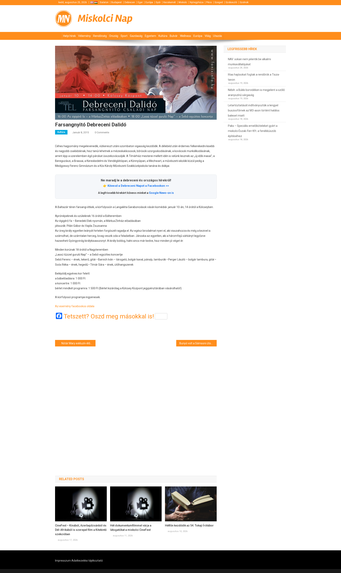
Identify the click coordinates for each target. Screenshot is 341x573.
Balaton (104, 2)
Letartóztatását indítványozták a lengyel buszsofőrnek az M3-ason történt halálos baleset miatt (253, 110)
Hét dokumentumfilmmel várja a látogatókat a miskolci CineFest (130, 527)
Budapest (116, 2)
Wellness (185, 35)
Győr (158, 2)
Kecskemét (169, 2)
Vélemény (84, 35)
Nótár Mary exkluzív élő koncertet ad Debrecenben (78, 343)
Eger (140, 2)
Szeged (219, 2)
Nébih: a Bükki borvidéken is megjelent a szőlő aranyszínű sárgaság (256, 92)
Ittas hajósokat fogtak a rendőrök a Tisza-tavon (254, 77)
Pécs (209, 2)
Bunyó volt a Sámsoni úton (196, 343)
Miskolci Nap (105, 18)
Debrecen (130, 2)
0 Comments (102, 132)
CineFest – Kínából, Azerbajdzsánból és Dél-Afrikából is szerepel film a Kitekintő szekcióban (81, 530)
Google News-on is (161, 192)
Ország (113, 35)
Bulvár (174, 35)
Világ (208, 35)
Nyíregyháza (196, 2)
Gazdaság (136, 35)
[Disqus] (136, 404)
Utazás (217, 35)
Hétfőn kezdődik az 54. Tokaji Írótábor (189, 525)
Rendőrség (100, 35)
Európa (149, 2)
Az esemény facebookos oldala (74, 306)
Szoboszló (231, 2)
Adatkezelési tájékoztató (87, 560)
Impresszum (63, 560)
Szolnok (244, 2)
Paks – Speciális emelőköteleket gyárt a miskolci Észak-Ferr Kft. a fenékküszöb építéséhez (252, 131)
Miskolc (183, 2)
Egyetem (150, 35)
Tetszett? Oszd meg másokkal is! (109, 316)
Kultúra (162, 35)
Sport (124, 35)
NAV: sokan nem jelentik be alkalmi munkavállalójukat (249, 62)
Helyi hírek (69, 35)
